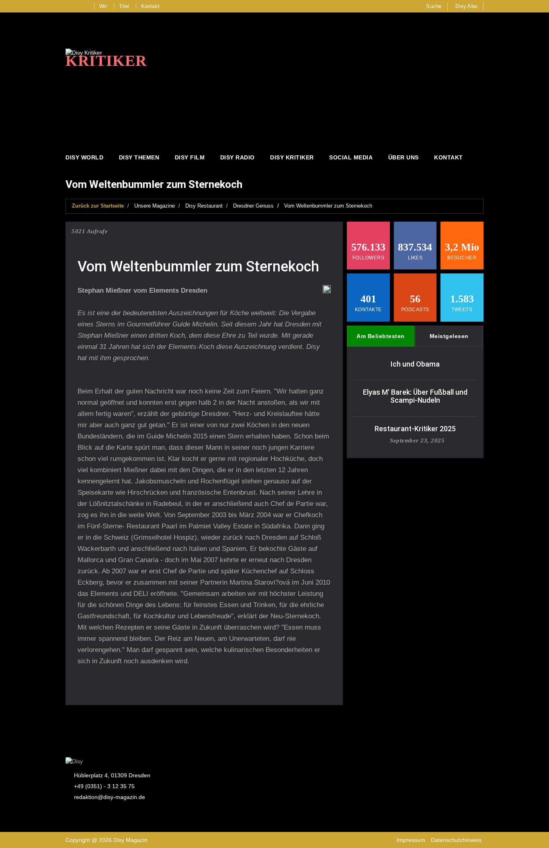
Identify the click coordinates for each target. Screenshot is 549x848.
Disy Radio (237, 157)
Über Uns (403, 157)
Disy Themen (139, 157)
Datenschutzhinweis (456, 840)
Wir (103, 6)
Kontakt (150, 6)
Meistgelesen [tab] (449, 336)
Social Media (351, 157)
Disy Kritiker (292, 157)
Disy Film (190, 157)
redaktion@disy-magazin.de (109, 797)
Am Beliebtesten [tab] (380, 336)
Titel (124, 6)
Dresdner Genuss (253, 206)
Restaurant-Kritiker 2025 (415, 428)
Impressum (411, 840)
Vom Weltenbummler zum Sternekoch (328, 206)
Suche (433, 6)
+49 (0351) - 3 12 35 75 (104, 786)
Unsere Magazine (154, 206)
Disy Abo (466, 6)
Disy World (84, 157)
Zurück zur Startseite (98, 206)
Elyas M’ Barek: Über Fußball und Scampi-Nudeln (415, 396)
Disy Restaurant (204, 206)
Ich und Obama (415, 364)
